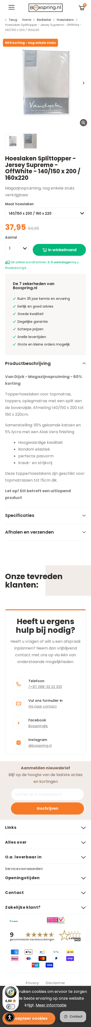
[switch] (10, 1006)
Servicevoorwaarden (24, 868)
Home (26, 20)
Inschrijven (47, 808)
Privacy (32, 983)
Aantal (11, 237)
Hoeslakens (65, 20)
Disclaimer (55, 983)
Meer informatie (51, 1005)
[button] (10, 1017)
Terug (13, 20)
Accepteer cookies (29, 1018)
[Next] (83, 83)
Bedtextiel (44, 20)
